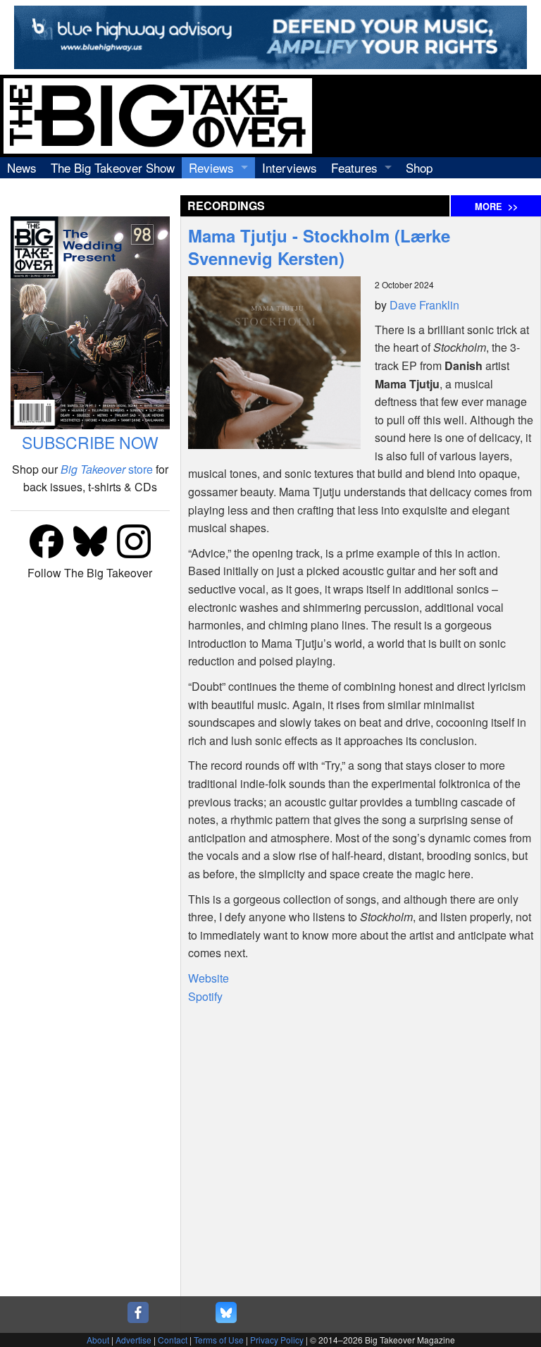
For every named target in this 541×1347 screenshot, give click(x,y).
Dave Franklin (424, 305)
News (22, 167)
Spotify (205, 996)
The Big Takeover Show (113, 167)
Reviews (211, 167)
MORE (496, 206)
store (107, 469)
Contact (172, 1340)
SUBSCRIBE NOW (90, 442)
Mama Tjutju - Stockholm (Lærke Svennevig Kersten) (319, 246)
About (98, 1340)
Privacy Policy (277, 1340)
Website (208, 978)
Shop (419, 167)
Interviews (289, 167)
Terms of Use (219, 1340)
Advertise (133, 1340)
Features (354, 167)
